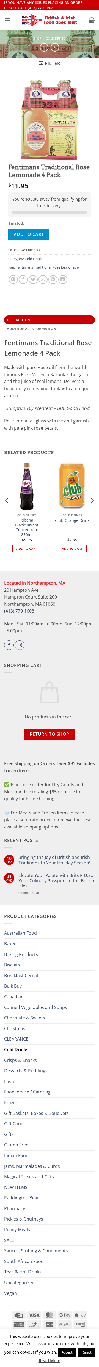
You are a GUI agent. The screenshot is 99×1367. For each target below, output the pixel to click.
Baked (10, 944)
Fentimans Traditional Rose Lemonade (47, 267)
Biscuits (12, 965)
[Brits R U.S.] (49, 20)
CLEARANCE (16, 1039)
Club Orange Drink (72, 520)
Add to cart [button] (26, 548)
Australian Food (20, 933)
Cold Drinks (56, 38)
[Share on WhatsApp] (13, 279)
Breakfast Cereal (21, 976)
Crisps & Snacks (20, 1060)
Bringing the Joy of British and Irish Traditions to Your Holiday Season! (54, 860)
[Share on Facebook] (23, 279)
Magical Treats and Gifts (29, 1177)
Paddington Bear (21, 1198)
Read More (50, 1360)
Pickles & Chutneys (23, 1219)
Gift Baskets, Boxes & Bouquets (36, 1113)
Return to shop (49, 734)
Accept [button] (67, 1352)
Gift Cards (14, 1124)
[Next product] (44, 47)
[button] (7, 20)
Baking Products (21, 954)
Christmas (14, 1028)
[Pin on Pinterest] (52, 279)
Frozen (11, 1103)
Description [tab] (19, 319)
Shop (37, 38)
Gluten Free (16, 1145)
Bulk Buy (13, 986)
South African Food (24, 1261)
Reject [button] (87, 1352)
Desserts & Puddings (26, 1071)
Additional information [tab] (31, 328)
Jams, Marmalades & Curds (32, 1166)
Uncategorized (19, 1282)
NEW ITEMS (16, 1187)
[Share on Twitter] (33, 279)
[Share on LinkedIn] (62, 279)
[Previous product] (55, 47)
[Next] (92, 511)
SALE (9, 1240)
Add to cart (29, 234)
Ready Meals (17, 1230)
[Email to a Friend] (43, 279)
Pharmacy (14, 1208)
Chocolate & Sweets (24, 1018)
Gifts (9, 1134)
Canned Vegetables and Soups (35, 1007)
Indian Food (16, 1155)
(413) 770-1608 (19, 611)
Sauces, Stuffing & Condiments (36, 1251)
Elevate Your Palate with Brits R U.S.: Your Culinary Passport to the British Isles (56, 881)
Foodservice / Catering (27, 1092)
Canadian (14, 997)
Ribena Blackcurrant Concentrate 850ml (26, 527)
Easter (10, 1081)
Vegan (10, 1293)
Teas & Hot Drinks (23, 1272)
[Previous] (7, 511)
